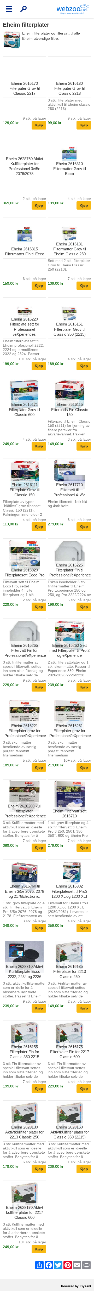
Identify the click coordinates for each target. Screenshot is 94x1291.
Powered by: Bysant (76, 1286)
